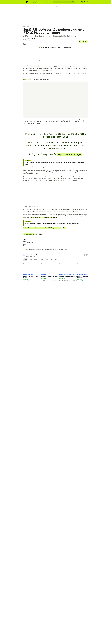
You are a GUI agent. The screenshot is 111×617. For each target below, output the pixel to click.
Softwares (36, 259)
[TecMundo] (27, 2)
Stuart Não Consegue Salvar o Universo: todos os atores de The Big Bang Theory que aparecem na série (55, 163)
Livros (47, 259)
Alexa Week (42, 259)
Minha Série (26, 26)
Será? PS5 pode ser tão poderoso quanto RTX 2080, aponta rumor (42, 228)
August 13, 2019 (42, 167)
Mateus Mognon (30, 38)
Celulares (30, 259)
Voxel (64, 228)
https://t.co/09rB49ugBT (69, 154)
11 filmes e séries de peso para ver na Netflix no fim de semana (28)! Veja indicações (52, 224)
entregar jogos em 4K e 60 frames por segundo (43, 217)
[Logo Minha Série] (42, 2)
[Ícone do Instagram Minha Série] (82, 2)
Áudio (55, 259)
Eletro (51, 259)
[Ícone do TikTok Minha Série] (87, 1)
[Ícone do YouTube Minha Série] (84, 1)
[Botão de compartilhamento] (80, 41)
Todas (25, 259)
